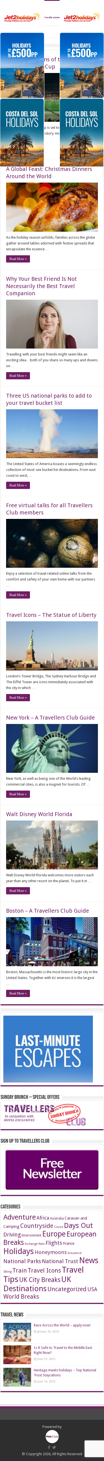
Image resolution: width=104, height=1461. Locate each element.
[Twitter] (54, 1447)
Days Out (78, 1225)
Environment (31, 1235)
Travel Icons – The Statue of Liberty (51, 615)
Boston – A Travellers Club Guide (47, 910)
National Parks (22, 1261)
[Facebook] (49, 1447)
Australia (57, 1218)
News (88, 1260)
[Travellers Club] (52, 13)
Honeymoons (51, 1252)
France (68, 1243)
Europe (54, 1234)
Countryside (36, 1225)
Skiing (7, 1271)
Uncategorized (67, 1289)
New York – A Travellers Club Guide (50, 717)
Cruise (58, 1227)
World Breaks (21, 1296)
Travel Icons (44, 1270)
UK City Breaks (39, 1280)
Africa (43, 1218)
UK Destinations (37, 1284)
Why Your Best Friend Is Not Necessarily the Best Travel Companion (41, 286)
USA (92, 1289)
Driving (12, 1235)
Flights (53, 1243)
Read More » (18, 259)
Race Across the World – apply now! (62, 1325)
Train (19, 1270)
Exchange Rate (35, 1244)
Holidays (18, 1251)
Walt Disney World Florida (39, 814)
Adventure (19, 1217)
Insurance (75, 1253)
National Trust (60, 1261)
